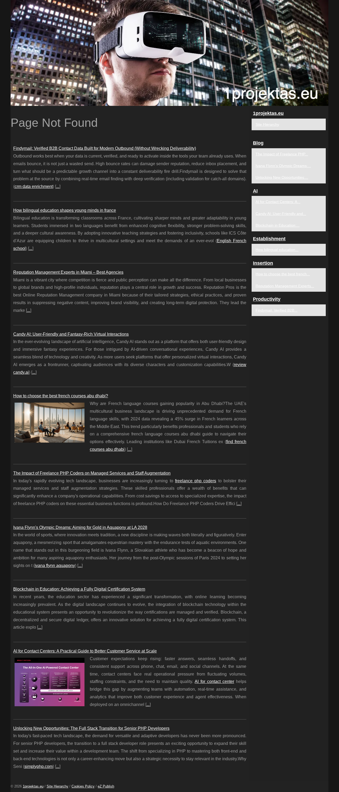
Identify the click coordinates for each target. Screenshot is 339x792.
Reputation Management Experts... (285, 286)
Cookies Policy (83, 786)
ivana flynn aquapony (55, 565)
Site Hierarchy (267, 124)
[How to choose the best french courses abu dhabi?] (49, 422)
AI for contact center (214, 681)
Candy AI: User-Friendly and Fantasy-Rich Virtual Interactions (71, 334)
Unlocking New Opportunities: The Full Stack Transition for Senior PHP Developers (91, 728)
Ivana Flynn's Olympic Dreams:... (283, 166)
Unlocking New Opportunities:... (282, 177)
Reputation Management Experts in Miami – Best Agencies (68, 272)
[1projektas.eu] (169, 53)
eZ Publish (106, 786)
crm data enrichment (34, 186)
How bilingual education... (277, 250)
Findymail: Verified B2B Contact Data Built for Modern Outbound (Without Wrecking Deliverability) (104, 148)
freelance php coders (195, 481)
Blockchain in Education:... (278, 225)
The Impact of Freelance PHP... (282, 154)
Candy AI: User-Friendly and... (281, 214)
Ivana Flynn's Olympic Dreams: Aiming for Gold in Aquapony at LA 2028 (80, 527)
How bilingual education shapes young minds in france (64, 210)
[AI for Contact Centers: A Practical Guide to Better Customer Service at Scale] (49, 681)
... (57, 186)
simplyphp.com (38, 766)
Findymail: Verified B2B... (276, 310)
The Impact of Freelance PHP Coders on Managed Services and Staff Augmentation (92, 473)
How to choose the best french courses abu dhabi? (60, 396)
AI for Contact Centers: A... (278, 202)
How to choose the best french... (283, 274)
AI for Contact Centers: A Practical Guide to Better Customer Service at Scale (85, 651)
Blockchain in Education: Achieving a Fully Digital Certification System (79, 589)
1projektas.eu (33, 786)
